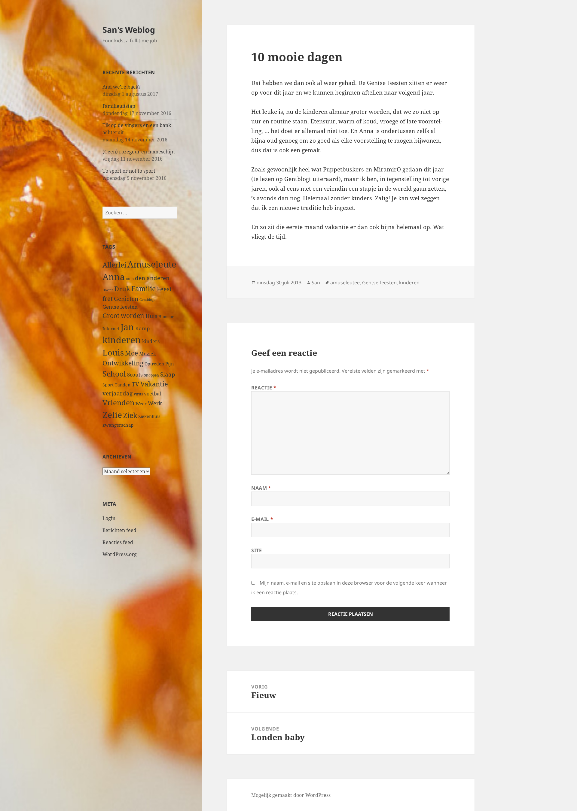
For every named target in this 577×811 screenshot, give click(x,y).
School (114, 373)
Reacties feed (117, 542)
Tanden (122, 385)
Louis (113, 352)
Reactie (263, 387)
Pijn (169, 364)
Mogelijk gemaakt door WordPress (291, 795)
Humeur (166, 316)
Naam (261, 488)
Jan (127, 327)
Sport (108, 385)
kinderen (121, 340)
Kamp (142, 328)
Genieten (126, 299)
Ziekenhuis (149, 416)
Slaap (167, 374)
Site (256, 550)
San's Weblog (128, 29)
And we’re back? (121, 86)
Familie (143, 288)
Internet (110, 328)
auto (130, 278)
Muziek (147, 353)
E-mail (262, 519)
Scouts (135, 374)
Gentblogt (147, 300)
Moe (131, 353)
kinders (151, 341)
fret (107, 298)
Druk (122, 288)
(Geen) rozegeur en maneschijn (138, 151)
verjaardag (117, 393)
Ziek (130, 415)
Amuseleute (151, 264)
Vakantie (154, 384)
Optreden (154, 364)
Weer (141, 404)
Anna (113, 277)
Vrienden (118, 402)
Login (108, 518)
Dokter (107, 290)
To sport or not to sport (128, 171)
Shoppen (151, 375)
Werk (155, 403)
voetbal (152, 393)
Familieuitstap (118, 106)
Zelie (112, 414)
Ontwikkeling (122, 363)
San (316, 282)
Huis (151, 315)
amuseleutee (345, 282)
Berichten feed (119, 530)
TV (135, 384)
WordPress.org (119, 554)
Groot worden (123, 315)
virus (138, 394)
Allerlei (114, 265)
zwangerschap (117, 425)
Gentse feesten (120, 306)
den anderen (152, 278)
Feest (164, 289)
